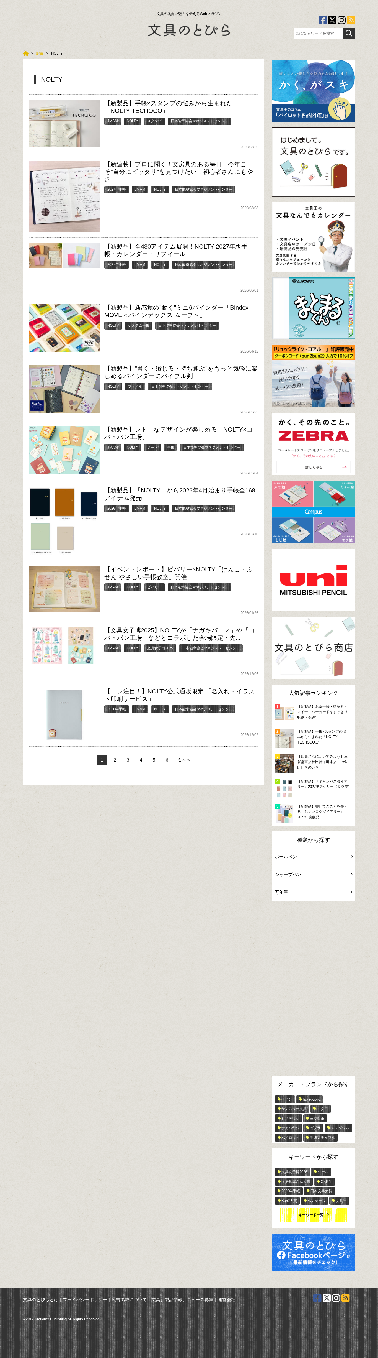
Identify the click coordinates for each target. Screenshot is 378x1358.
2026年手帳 (116, 508)
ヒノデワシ (290, 1118)
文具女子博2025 (160, 648)
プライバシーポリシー (85, 1299)
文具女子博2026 (294, 1172)
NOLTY (132, 121)
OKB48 (326, 1182)
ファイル (135, 386)
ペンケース (316, 1201)
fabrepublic (311, 1099)
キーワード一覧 (311, 1215)
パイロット (290, 1137)
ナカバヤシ (290, 1128)
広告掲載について (129, 1299)
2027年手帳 (116, 189)
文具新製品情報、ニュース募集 (182, 1299)
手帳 (170, 447)
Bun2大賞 (289, 1201)
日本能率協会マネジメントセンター (199, 121)
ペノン (286, 1099)
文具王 (341, 1201)
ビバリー (154, 587)
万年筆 (281, 892)
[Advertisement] (313, 990)
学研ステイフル (322, 1137)
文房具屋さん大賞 (295, 1182)
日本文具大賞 (321, 1191)
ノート (152, 447)
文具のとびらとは (40, 1299)
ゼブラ (315, 1128)
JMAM (112, 121)
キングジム (340, 1128)
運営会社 (226, 1299)
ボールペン (286, 856)
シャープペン (288, 874)
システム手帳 (138, 325)
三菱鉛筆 (317, 1118)
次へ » (183, 760)
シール (323, 1172)
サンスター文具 (294, 1109)
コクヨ (322, 1109)
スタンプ (154, 121)
